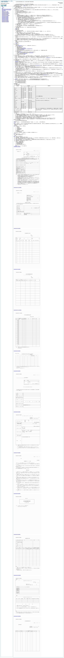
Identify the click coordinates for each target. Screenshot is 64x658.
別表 (16, 28)
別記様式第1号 (20, 45)
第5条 (14, 136)
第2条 (14, 123)
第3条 (16, 139)
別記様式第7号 (48, 57)
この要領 (24, 5)
